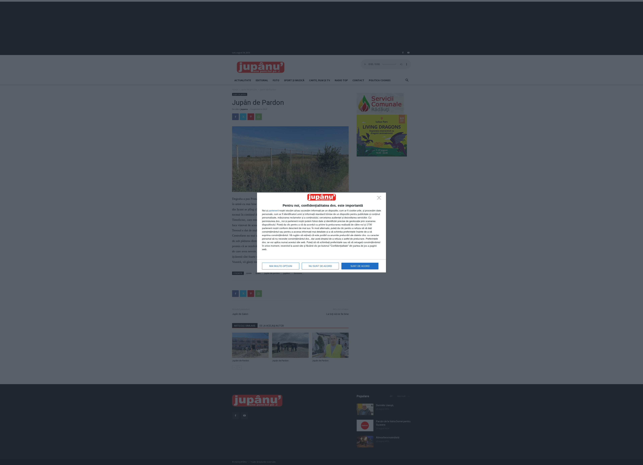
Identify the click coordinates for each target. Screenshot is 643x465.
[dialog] (321, 232)
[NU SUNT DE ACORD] (380, 198)
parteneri (273, 210)
